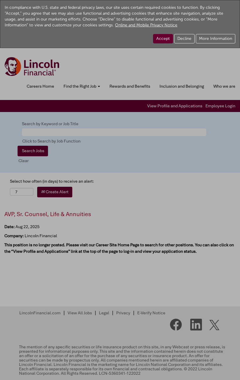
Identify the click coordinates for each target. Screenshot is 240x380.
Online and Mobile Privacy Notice (146, 25)
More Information (215, 38)
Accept (163, 38)
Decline (184, 38)
